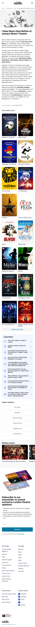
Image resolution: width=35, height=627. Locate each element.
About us (4, 554)
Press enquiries (6, 565)
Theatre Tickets (22, 563)
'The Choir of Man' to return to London (13, 461)
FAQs (3, 557)
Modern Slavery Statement (6, 580)
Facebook (23, 594)
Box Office (5, 597)
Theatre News (9, 8)
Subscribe (17, 529)
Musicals (17, 412)
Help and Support (7, 559)
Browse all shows (17, 329)
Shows (20, 555)
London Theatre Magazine (6, 550)
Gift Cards (21, 571)
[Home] (18, 3)
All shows (17, 407)
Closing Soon (17, 433)
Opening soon (17, 428)
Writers (4, 568)
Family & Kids (17, 423)
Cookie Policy (6, 576)
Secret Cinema (6, 602)
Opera (20, 557)
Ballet (19, 560)
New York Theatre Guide (9, 594)
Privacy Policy (21, 534)
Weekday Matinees (23, 566)
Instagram (23, 597)
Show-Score (5, 599)
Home (3, 8)
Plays (19, 552)
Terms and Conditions (8, 570)
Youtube (23, 605)
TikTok (22, 599)
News (15, 8)
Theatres (20, 568)
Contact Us (5, 562)
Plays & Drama (17, 418)
